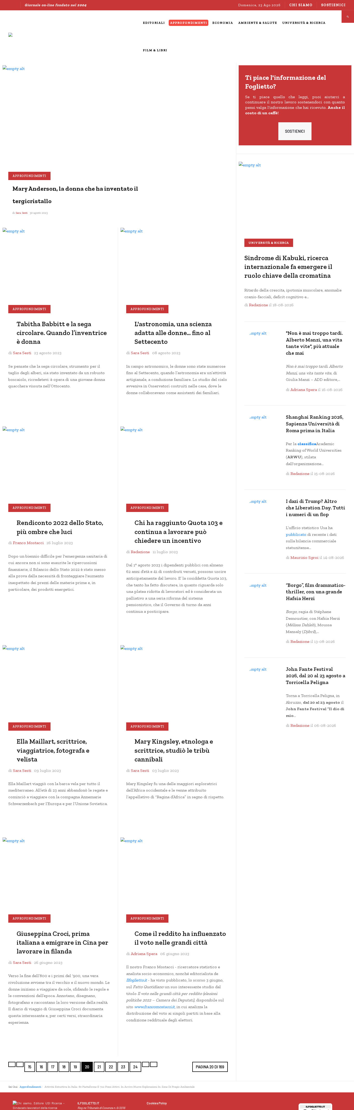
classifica (307, 443)
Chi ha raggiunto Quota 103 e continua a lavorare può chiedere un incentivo (178, 531)
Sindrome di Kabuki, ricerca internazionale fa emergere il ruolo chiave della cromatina (288, 267)
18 (64, 1066)
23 (123, 1066)
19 (75, 1066)
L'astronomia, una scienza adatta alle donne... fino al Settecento (173, 333)
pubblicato (296, 534)
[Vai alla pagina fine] (153, 1064)
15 (29, 1066)
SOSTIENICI (295, 131)
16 (41, 1066)
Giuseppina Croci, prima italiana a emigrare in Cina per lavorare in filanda (62, 942)
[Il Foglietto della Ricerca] (39, 36)
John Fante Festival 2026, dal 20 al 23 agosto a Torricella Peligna (315, 675)
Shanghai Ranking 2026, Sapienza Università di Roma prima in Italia (314, 423)
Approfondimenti (29, 176)
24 (135, 1066)
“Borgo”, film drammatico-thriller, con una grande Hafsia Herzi (315, 591)
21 (99, 1066)
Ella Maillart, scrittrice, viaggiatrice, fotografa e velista (53, 750)
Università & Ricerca (269, 243)
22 (111, 1066)
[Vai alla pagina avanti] (145, 1064)
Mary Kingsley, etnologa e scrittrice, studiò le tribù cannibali (173, 750)
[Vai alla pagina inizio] (12, 1064)
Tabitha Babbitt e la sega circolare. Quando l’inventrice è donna (62, 333)
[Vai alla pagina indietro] (20, 1064)
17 (52, 1066)
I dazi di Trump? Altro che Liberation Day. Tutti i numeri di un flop (315, 507)
